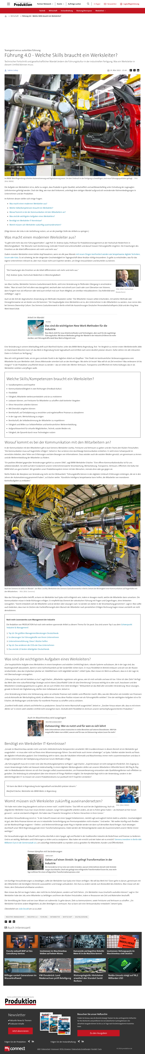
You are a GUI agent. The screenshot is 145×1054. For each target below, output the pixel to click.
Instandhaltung (67, 10)
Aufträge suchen (74, 4)
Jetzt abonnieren (20, 1030)
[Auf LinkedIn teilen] (138, 70)
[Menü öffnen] (8, 4)
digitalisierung (81, 917)
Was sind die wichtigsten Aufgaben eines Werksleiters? (32, 216)
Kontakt (94, 1049)
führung (44, 917)
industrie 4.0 (32, 917)
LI (33, 1041)
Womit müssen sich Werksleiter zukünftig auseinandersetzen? (35, 224)
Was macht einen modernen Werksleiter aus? (28, 203)
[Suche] (88, 4)
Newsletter (112, 4)
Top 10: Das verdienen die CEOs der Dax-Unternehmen (31, 645)
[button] (9, 970)
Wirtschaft (53, 10)
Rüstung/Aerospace (84, 10)
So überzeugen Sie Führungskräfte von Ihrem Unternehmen (34, 637)
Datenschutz (45, 1049)
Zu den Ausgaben (98, 1033)
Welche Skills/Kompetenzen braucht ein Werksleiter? (31, 208)
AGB (38, 1049)
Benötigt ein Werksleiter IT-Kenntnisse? (25, 220)
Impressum (55, 1049)
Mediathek (99, 10)
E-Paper (97, 4)
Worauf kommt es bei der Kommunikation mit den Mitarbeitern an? (37, 212)
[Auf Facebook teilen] (131, 70)
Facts (100, 1049)
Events (59, 4)
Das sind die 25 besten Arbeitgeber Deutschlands (29, 649)
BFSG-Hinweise (65, 1049)
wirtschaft (67, 917)
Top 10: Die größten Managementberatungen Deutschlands (33, 633)
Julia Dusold (24, 909)
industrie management (15, 917)
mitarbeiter (55, 917)
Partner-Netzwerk (44, 4)
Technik (42, 10)
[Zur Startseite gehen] (23, 4)
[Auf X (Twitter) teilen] (135, 70)
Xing (29, 1041)
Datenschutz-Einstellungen (81, 1049)
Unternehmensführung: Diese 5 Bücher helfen (28, 641)
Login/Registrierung (131, 4)
